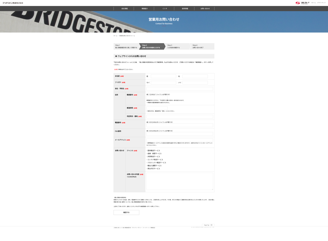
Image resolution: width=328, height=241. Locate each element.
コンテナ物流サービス (155, 159)
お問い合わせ (205, 8)
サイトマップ (321, 2)
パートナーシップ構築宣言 (149, 227)
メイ (179, 82)
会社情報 (124, 8)
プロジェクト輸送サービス (157, 162)
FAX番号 (118, 131)
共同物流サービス (154, 156)
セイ (148, 82)
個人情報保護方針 (127, 227)
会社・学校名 (119, 88)
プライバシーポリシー (137, 227)
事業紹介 (145, 8)
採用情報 (185, 8)
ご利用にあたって (118, 227)
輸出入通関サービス (155, 165)
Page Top (206, 225)
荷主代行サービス (154, 168)
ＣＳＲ (165, 8)
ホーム (314, 2)
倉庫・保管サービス (155, 153)
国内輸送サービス (154, 150)
